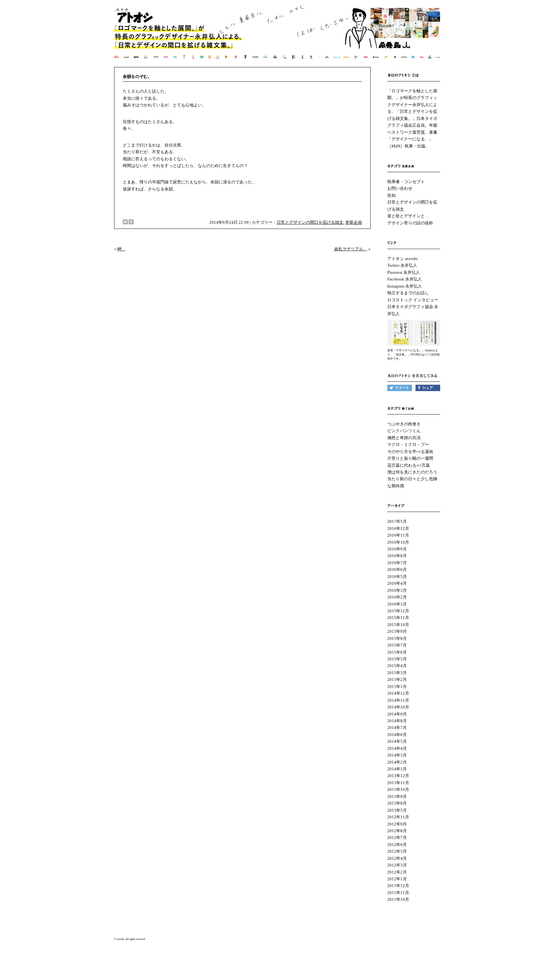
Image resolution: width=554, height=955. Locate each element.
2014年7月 (397, 727)
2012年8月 (397, 830)
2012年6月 (397, 844)
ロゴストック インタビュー (412, 299)
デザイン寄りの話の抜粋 (410, 223)
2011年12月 (398, 885)
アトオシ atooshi (402, 258)
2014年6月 (397, 734)
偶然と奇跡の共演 (404, 437)
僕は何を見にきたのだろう (412, 472)
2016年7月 (397, 562)
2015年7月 (397, 645)
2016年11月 (398, 535)
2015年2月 (397, 679)
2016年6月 (397, 569)
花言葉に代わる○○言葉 (408, 465)
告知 (391, 195)
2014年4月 (397, 748)
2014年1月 (397, 769)
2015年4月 (397, 665)
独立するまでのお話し (408, 292)
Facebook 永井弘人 (404, 279)
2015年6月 (397, 652)
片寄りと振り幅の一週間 (410, 458)
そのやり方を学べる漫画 (410, 451)
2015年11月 (398, 617)
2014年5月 (397, 741)
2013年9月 (397, 796)
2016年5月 (397, 576)
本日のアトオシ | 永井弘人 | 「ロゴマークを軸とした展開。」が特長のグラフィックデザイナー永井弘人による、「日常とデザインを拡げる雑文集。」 (277, 36)
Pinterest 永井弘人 (403, 272)
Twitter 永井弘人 (402, 265)
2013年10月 (398, 789)
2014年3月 (397, 755)
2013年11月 (398, 782)
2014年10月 (398, 707)
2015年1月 (397, 686)
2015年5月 (397, 659)
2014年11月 (398, 700)
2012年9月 (397, 824)
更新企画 (353, 222)
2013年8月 (397, 803)
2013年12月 (398, 775)
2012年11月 (398, 817)
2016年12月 (398, 528)
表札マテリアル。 (350, 249)
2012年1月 (397, 878)
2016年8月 (397, 555)
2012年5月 (397, 851)
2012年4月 (397, 858)
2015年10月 (398, 624)
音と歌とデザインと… (408, 216)
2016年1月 (397, 604)
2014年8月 (397, 720)
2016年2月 (397, 597)
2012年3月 (397, 865)
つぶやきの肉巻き (404, 424)
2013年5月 (397, 810)
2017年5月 (397, 521)
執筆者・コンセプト (406, 181)
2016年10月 (398, 542)
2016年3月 (397, 590)
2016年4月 (397, 583)
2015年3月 (397, 672)
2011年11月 (398, 892)
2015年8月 (397, 638)
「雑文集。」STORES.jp (409, 354)
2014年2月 (397, 762)
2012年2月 (397, 872)
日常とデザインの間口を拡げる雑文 (310, 222)
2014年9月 (397, 714)
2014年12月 (398, 693)
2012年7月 (397, 837)
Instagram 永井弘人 (404, 286)
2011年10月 (398, 899)
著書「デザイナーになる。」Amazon (411, 350)
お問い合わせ (399, 188)
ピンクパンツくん (404, 430)
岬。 (121, 249)
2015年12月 (398, 610)
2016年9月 (397, 549)
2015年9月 (397, 631)
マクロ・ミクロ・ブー (408, 444)
